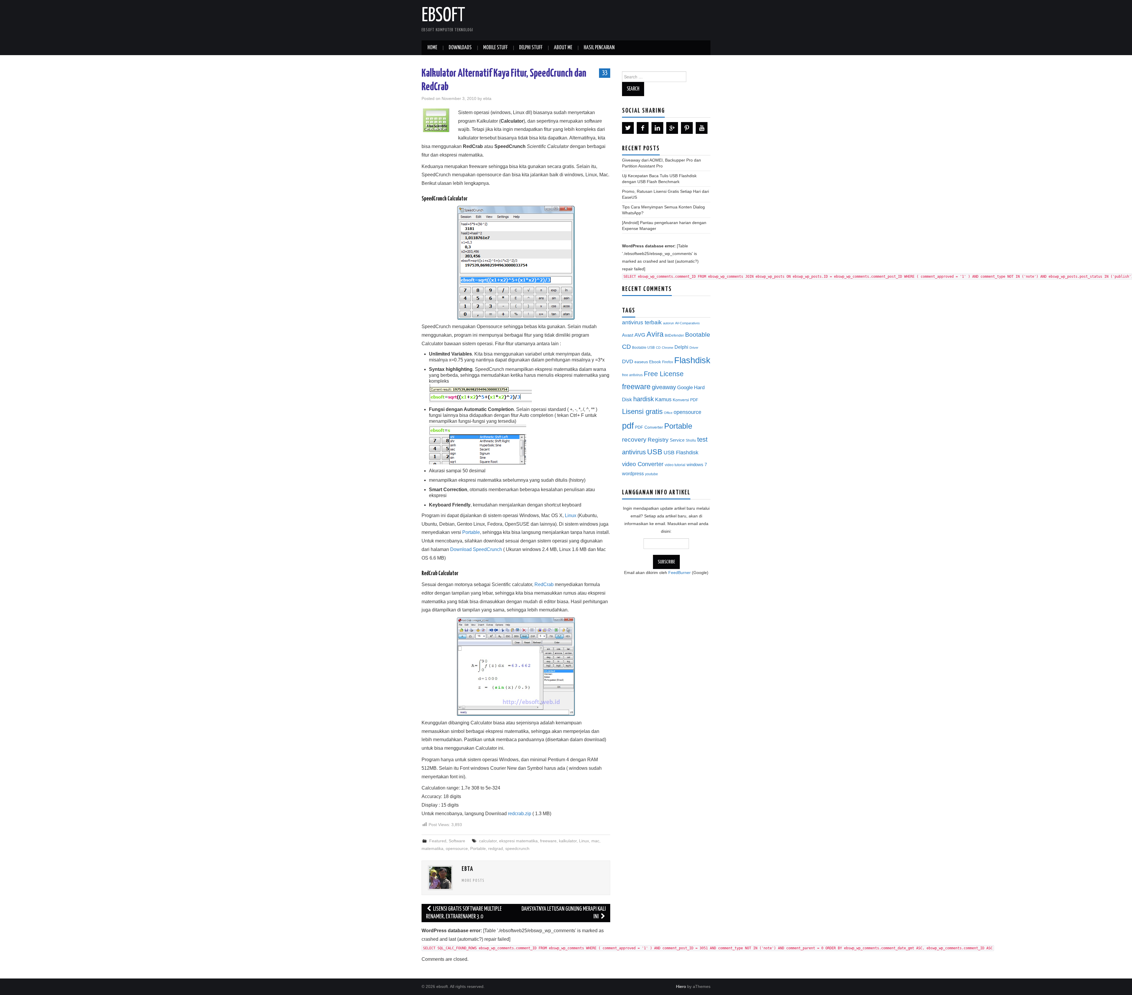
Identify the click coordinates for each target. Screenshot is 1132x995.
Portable (471, 532)
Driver (694, 347)
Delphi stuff (530, 47)
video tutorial (675, 465)
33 (604, 73)
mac (595, 840)
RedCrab (544, 584)
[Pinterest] (687, 128)
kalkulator (568, 840)
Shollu (691, 440)
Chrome (667, 347)
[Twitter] (628, 128)
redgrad (495, 848)
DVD (627, 361)
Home (432, 47)
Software (457, 840)
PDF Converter (649, 427)
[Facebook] (643, 128)
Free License (664, 374)
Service (677, 440)
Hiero (681, 986)
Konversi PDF (685, 400)
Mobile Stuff (495, 47)
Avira (655, 334)
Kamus (663, 399)
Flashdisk (692, 360)
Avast (627, 335)
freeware (548, 840)
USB (654, 452)
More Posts (473, 881)
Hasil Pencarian (599, 47)
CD (658, 347)
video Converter (643, 464)
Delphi (681, 347)
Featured (437, 840)
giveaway (664, 387)
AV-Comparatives (687, 323)
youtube (651, 474)
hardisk (643, 399)
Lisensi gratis (642, 411)
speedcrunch (517, 848)
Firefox (667, 362)
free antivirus (632, 375)
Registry (658, 440)
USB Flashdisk (681, 452)
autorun (668, 323)
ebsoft (443, 15)
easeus (641, 362)
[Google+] (672, 128)
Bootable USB (643, 348)
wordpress (633, 473)
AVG (639, 335)
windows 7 (697, 464)
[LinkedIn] (657, 128)
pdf (628, 425)
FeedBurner (679, 572)
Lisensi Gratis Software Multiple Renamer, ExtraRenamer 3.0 (464, 913)
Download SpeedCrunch (476, 549)
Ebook (655, 362)
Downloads (460, 47)
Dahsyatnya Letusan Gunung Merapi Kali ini (563, 913)
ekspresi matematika (518, 840)
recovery (634, 439)
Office (668, 413)
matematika (432, 848)
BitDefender (674, 335)
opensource (457, 848)
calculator (488, 840)
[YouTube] (702, 128)
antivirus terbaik (642, 322)
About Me (563, 47)
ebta (487, 98)
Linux (570, 515)
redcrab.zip (519, 813)
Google (685, 387)
